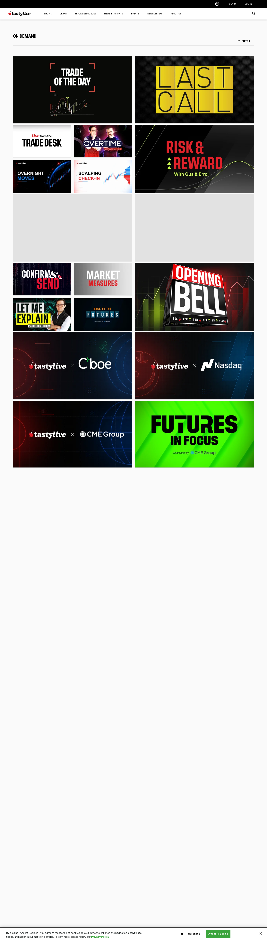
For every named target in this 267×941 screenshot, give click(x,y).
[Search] (254, 13)
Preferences (192, 934)
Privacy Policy (100, 937)
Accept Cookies (218, 934)
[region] (133, 934)
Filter (246, 41)
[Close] (260, 933)
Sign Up (232, 3)
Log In (248, 3)
